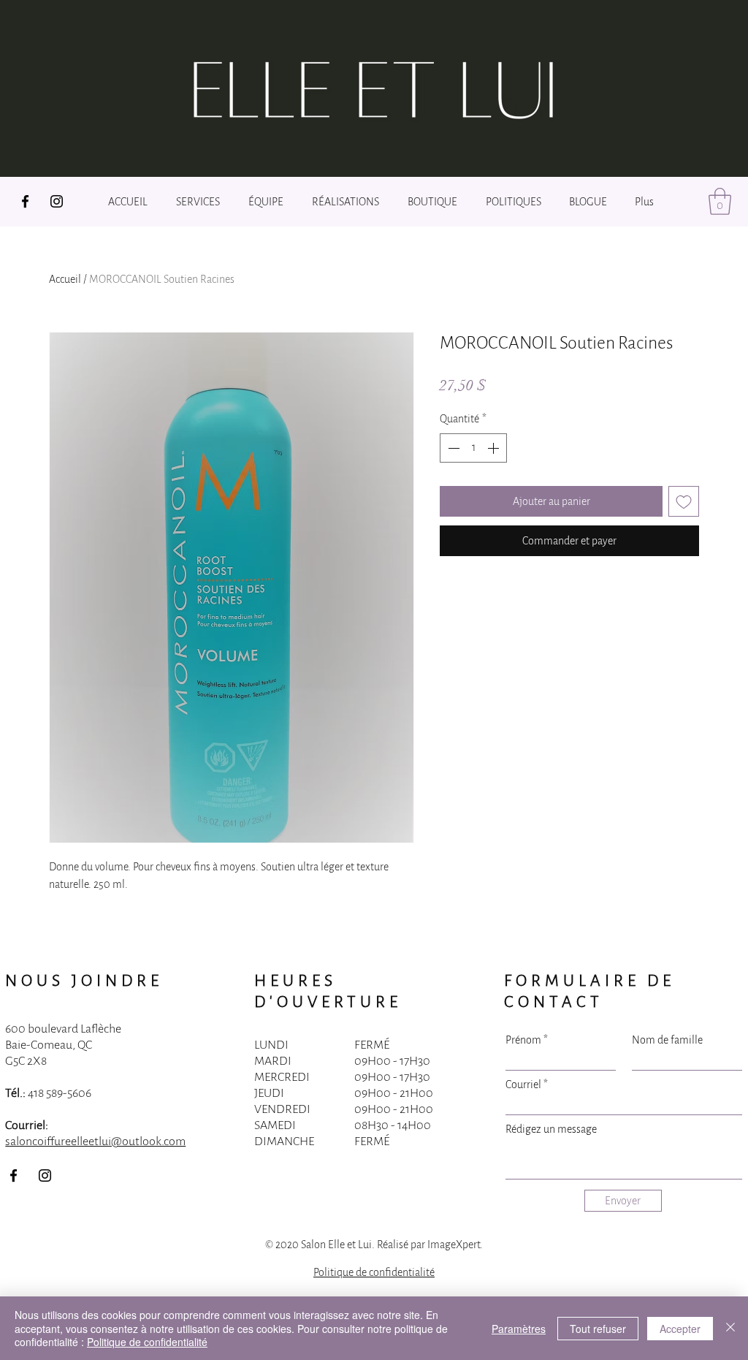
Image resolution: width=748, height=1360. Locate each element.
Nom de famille (667, 1040)
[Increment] (494, 448)
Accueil (65, 279)
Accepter (680, 1328)
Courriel (523, 1084)
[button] (720, 201)
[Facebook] (25, 201)
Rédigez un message (551, 1129)
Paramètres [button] (519, 1328)
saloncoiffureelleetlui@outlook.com (95, 1141)
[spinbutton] (473, 448)
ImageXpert (453, 1244)
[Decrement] (452, 448)
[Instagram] (56, 201)
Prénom (523, 1040)
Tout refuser (598, 1328)
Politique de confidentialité (374, 1272)
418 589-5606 (59, 1093)
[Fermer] (730, 1328)
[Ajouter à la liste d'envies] (683, 501)
